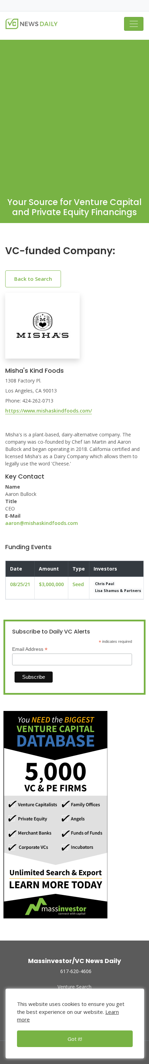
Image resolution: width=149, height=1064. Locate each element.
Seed (78, 584)
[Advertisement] (74, 114)
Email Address (29, 649)
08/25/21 (20, 584)
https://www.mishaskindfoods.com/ (48, 410)
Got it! (75, 1038)
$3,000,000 (51, 584)
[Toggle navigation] (133, 24)
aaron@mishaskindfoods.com (41, 523)
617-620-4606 (75, 971)
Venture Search (74, 986)
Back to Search (33, 278)
